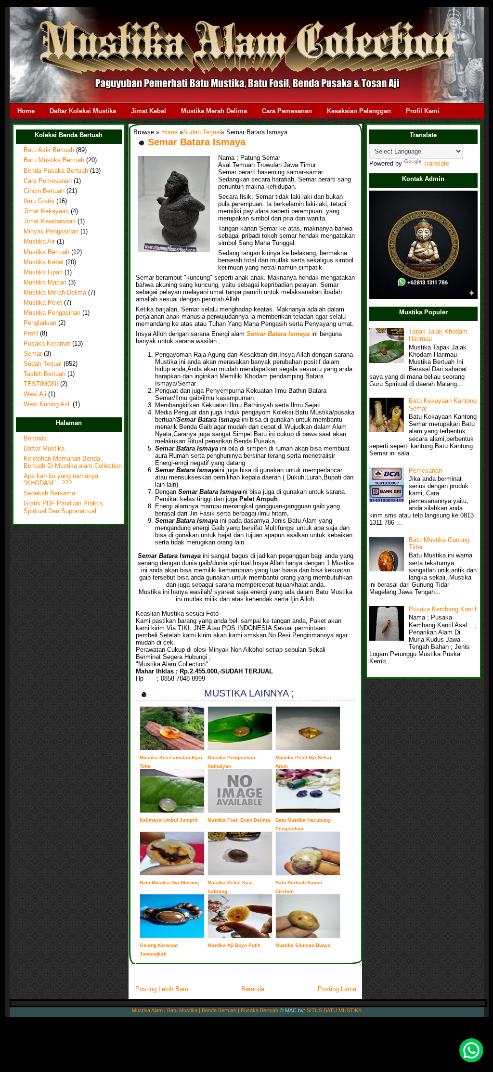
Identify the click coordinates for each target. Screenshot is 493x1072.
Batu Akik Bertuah (49, 150)
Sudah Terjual (43, 364)
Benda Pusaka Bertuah (56, 171)
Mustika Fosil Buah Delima (239, 820)
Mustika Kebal (44, 262)
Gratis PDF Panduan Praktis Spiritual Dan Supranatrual (63, 507)
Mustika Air (39, 241)
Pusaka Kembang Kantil (442, 609)
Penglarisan (40, 323)
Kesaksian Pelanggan (359, 111)
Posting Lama (337, 989)
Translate (436, 163)
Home (26, 111)
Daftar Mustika (44, 448)
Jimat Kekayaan (46, 211)
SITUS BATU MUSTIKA (334, 1010)
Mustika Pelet (43, 302)
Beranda (35, 438)
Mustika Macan (45, 282)
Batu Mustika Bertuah (54, 160)
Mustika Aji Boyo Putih (234, 945)
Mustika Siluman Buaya (303, 945)
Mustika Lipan (43, 272)
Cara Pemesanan (287, 111)
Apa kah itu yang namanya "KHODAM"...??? (61, 480)
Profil (31, 333)
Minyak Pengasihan (51, 231)
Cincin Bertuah (44, 191)
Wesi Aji (35, 394)
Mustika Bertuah (46, 252)
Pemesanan (425, 470)
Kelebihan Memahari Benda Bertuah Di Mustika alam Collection (73, 462)
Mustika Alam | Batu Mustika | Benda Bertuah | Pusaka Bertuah (205, 1010)
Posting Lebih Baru (161, 989)
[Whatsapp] (471, 1050)
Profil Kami (423, 111)
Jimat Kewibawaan (50, 221)
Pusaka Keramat (47, 343)
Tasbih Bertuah (44, 374)
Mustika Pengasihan (52, 313)
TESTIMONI (41, 384)
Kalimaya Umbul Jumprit (168, 820)
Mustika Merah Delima (214, 111)
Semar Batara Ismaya (197, 142)
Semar (33, 353)
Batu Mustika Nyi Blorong (169, 882)
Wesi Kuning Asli (47, 404)
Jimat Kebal (148, 111)
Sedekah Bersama (49, 493)
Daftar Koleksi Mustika (83, 111)
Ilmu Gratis (39, 201)
